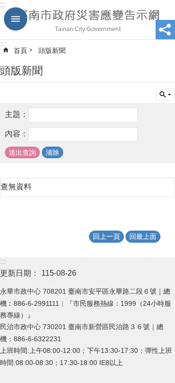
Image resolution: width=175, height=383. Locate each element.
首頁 (20, 50)
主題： (16, 114)
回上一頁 (106, 236)
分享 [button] (165, 29)
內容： (16, 134)
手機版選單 (15, 19)
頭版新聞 (52, 50)
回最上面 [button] (143, 236)
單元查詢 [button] (165, 94)
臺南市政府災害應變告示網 (87, 19)
